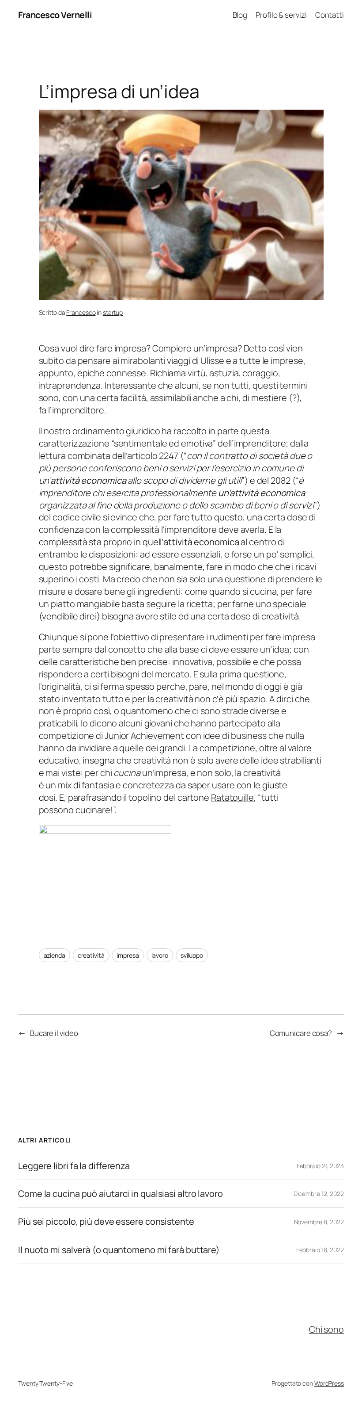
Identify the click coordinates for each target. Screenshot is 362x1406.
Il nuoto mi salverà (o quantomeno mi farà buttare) (119, 1250)
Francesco (80, 312)
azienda (54, 955)
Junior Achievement (144, 735)
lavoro (159, 955)
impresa (128, 955)
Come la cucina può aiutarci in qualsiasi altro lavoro (120, 1194)
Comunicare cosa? (301, 1033)
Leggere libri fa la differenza (74, 1166)
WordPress (329, 1383)
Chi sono (326, 1329)
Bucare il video (54, 1033)
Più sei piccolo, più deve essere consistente (106, 1221)
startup (113, 312)
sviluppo (192, 955)
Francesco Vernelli (55, 15)
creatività (91, 955)
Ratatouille (232, 797)
